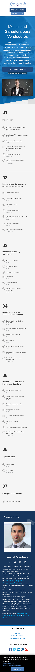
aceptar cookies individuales (12, 665)
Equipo (17, 633)
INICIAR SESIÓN (17, 13)
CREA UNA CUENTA (17, 10)
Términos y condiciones (17, 638)
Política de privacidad (17, 636)
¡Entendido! (17, 669)
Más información (8, 663)
